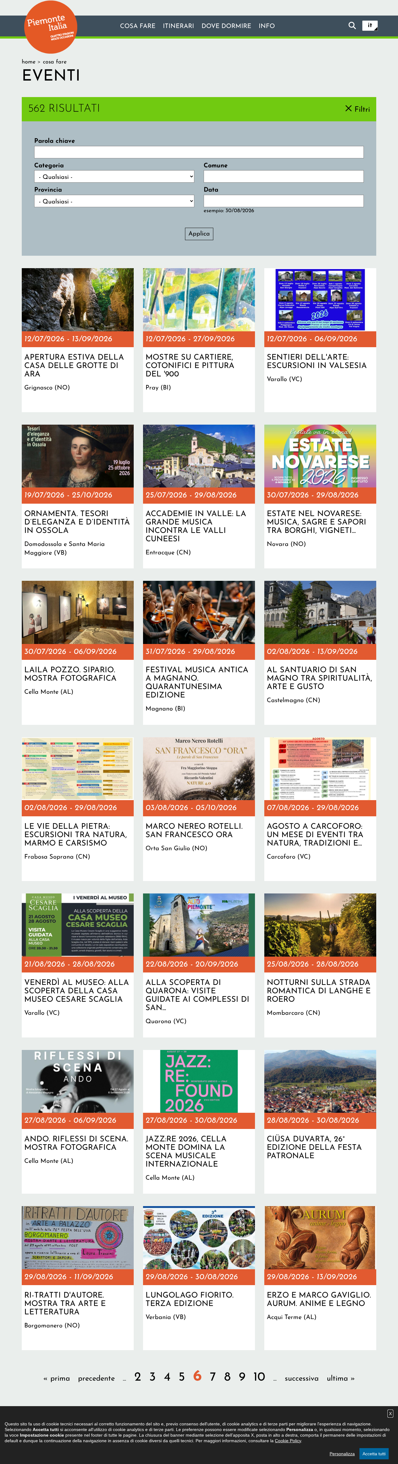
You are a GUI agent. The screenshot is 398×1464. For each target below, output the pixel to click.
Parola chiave (54, 141)
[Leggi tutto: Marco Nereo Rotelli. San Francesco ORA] (199, 809)
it (370, 25)
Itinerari (178, 26)
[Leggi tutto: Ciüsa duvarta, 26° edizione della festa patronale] (320, 1122)
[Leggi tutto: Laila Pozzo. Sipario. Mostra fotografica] (78, 653)
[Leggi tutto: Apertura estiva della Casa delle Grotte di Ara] (78, 340)
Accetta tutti (374, 1453)
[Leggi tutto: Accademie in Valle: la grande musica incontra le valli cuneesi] (199, 496)
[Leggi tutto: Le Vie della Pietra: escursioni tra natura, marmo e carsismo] (78, 809)
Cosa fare (137, 26)
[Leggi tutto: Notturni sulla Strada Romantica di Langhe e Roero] (320, 965)
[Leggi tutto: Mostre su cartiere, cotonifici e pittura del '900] (199, 340)
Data (211, 190)
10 (259, 1377)
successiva (302, 1378)
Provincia (48, 190)
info (267, 26)
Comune (216, 166)
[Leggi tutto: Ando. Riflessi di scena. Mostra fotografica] (78, 1122)
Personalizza (342, 1453)
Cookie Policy (288, 1440)
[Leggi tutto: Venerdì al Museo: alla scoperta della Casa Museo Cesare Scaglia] (78, 965)
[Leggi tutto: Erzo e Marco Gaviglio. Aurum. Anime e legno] (320, 1278)
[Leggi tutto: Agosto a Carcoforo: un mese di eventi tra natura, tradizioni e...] (320, 809)
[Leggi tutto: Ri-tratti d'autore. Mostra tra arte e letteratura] (78, 1278)
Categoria (49, 166)
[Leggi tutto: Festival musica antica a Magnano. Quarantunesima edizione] (199, 653)
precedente (96, 1378)
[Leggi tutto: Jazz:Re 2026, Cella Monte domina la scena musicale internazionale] (199, 1122)
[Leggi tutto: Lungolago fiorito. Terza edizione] (199, 1278)
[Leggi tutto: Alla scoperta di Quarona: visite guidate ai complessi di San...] (199, 965)
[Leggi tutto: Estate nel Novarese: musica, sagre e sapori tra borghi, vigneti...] (320, 496)
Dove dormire (226, 26)
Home (28, 62)
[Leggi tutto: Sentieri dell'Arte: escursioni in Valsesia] (320, 340)
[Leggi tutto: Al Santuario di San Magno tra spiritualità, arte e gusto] (320, 653)
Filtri (362, 109)
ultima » (341, 1378)
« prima (56, 1378)
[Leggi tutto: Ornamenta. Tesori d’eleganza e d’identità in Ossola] (78, 496)
